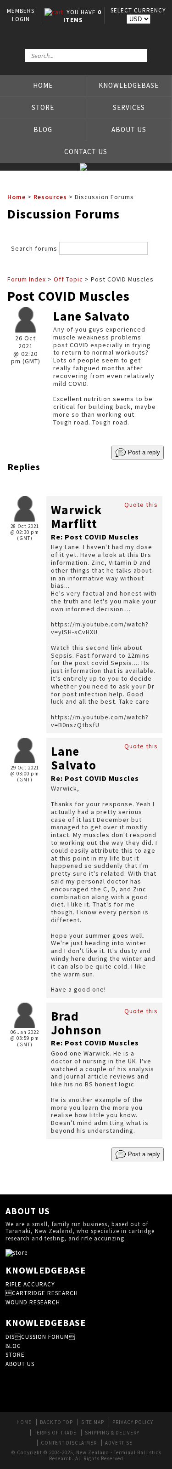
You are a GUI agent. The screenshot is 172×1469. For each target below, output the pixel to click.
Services (129, 107)
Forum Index (26, 279)
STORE (15, 1355)
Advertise (119, 1443)
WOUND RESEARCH (33, 1302)
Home (43, 85)
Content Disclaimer (69, 1443)
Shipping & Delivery (112, 1432)
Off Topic (68, 279)
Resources (50, 197)
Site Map (92, 1422)
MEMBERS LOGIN (20, 15)
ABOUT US (20, 1364)
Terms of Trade (55, 1432)
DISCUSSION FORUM (40, 1337)
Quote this (141, 504)
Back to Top (56, 1422)
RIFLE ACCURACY (30, 1284)
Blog (42, 129)
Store (43, 107)
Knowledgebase (129, 85)
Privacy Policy (132, 1422)
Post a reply (143, 452)
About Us (128, 129)
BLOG (13, 1346)
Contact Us (85, 151)
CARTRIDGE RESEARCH (42, 1293)
